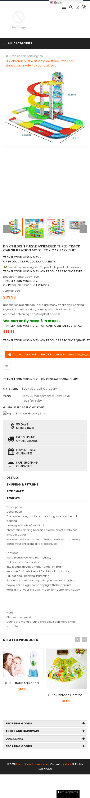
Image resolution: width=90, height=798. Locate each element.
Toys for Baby (32, 401)
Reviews (13, 498)
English (58, 2)
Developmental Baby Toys (50, 396)
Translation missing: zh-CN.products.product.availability (29, 259)
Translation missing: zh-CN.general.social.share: (41, 379)
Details (12, 478)
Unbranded (12, 291)
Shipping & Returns (22, 484)
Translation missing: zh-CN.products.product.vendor (26, 283)
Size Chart (15, 491)
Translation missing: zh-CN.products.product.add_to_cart (28, 680)
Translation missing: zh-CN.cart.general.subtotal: (42, 326)
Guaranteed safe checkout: (24, 407)
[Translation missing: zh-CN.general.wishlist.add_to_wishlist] (6, 366)
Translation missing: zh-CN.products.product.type (42, 271)
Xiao (68, 764)
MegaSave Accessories (32, 764)
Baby (25, 388)
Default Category (44, 388)
